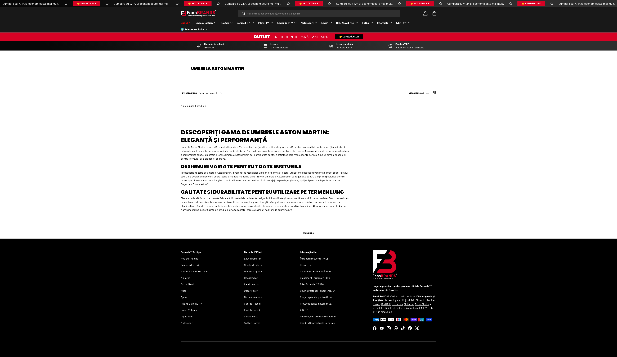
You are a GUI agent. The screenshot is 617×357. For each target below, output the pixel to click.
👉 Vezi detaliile (86, 3)
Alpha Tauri (187, 316)
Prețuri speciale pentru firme (316, 297)
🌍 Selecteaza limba (192, 29)
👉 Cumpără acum (349, 36)
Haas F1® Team (189, 309)
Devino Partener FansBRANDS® (317, 290)
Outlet (184, 22)
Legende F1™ (285, 22)
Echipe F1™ (243, 22)
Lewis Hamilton (252, 258)
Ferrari (376, 304)
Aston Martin (188, 284)
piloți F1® (422, 307)
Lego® (324, 22)
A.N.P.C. (304, 309)
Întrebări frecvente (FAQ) (314, 258)
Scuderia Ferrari (190, 264)
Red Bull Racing (189, 258)
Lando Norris (251, 284)
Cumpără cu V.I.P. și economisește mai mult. (31, 3)
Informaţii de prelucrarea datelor (318, 316)
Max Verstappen (253, 271)
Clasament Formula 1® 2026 (315, 277)
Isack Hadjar (251, 277)
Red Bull (386, 304)
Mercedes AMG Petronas (194, 271)
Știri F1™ (401, 22)
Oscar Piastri (251, 290)
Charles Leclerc (253, 264)
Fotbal (365, 22)
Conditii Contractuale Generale (317, 322)
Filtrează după (189, 92)
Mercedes (397, 304)
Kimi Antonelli (252, 309)
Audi (183, 290)
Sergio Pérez (251, 316)
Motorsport (307, 22)
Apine (184, 297)
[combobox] (319, 13)
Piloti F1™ (263, 22)
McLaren (185, 277)
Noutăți (225, 22)
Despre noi (306, 264)
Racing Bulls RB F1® (191, 303)
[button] (434, 13)
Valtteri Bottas (252, 322)
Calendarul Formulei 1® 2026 (315, 271)
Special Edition (204, 22)
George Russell (252, 303)
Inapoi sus (308, 233)
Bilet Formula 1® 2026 (312, 284)
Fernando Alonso (253, 297)
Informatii (382, 22)
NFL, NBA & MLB (345, 22)
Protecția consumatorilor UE (316, 303)
